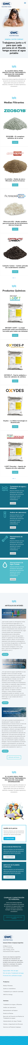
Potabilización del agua (17, 973)
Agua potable (6, 970)
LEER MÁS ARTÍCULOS (14, 757)
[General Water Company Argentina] (6, 4)
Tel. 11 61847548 (8, 948)
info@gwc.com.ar (7, 946)
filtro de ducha (7, 973)
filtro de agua (14, 970)
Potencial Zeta (7, 975)
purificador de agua (17, 975)
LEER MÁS (13, 503)
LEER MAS (5, 654)
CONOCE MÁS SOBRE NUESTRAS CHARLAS (14, 917)
